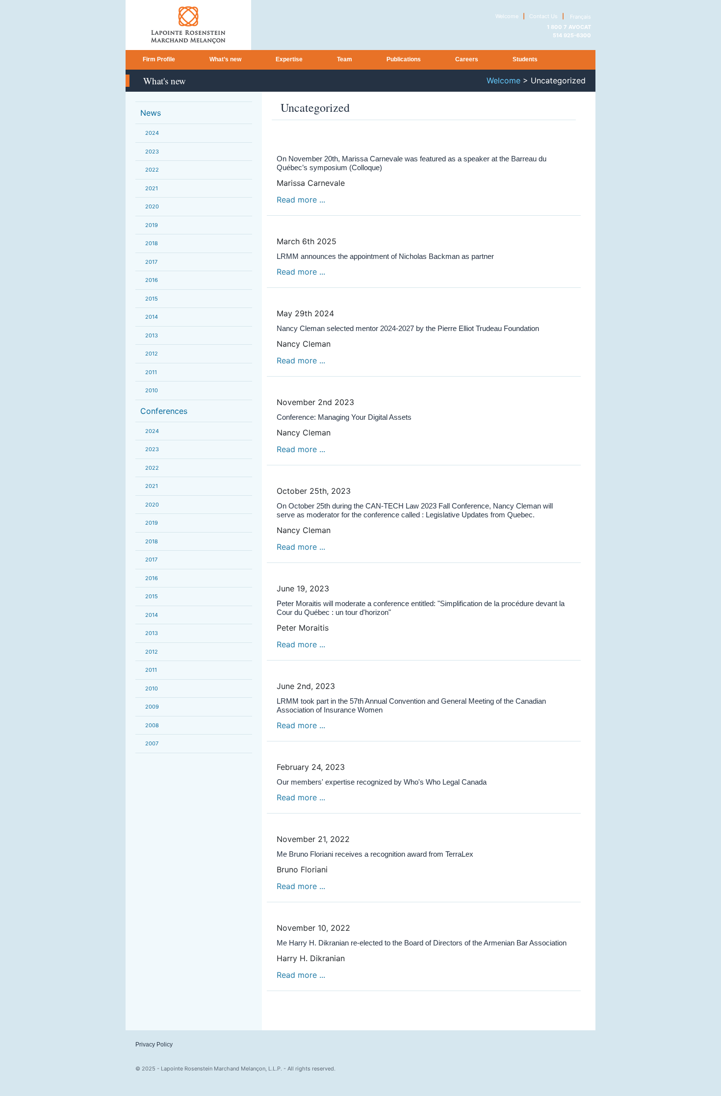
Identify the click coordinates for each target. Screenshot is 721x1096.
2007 (151, 743)
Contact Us (543, 16)
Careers (466, 59)
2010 (151, 390)
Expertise (289, 59)
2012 (151, 353)
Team (344, 59)
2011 (151, 372)
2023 (152, 151)
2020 (152, 206)
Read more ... (301, 199)
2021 (151, 188)
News (150, 113)
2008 (152, 725)
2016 (151, 280)
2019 (151, 225)
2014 (151, 316)
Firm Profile (159, 59)
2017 (151, 261)
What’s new (225, 59)
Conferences (163, 411)
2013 (151, 335)
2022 (152, 169)
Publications (403, 59)
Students (525, 59)
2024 (152, 132)
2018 (151, 243)
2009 (152, 706)
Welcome (506, 16)
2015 (151, 298)
